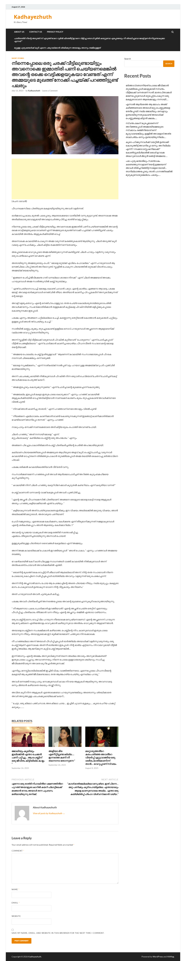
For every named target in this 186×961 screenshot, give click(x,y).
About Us (19, 32)
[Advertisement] (65, 179)
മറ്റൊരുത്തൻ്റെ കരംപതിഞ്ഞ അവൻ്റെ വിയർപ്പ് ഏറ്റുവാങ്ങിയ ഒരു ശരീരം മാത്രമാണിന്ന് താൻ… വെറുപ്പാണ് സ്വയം (100, 757)
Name (15, 889)
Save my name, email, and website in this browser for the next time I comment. (58, 933)
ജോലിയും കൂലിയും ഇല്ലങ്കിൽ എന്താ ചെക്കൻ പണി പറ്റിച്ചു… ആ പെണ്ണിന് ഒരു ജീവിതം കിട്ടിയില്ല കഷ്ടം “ (28, 757)
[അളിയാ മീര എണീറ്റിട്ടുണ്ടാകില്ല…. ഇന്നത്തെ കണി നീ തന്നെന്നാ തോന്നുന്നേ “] (65, 747)
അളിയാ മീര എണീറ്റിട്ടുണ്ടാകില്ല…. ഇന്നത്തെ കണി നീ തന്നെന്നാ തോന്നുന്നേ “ (62, 756)
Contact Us (35, 32)
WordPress (158, 956)
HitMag (170, 956)
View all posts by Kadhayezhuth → (49, 813)
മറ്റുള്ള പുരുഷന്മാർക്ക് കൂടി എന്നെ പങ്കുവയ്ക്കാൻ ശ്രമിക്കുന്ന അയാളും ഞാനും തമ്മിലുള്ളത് (57, 48)
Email (16, 903)
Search (127, 58)
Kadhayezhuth (33, 16)
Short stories (18, 58)
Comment (18, 851)
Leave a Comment (50, 90)
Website (16, 916)
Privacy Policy (55, 32)
